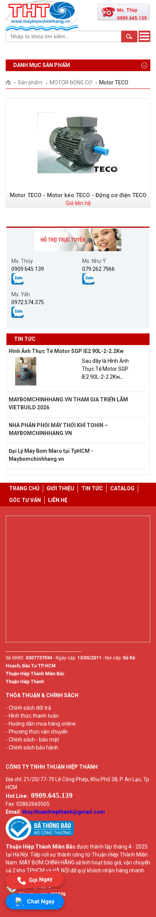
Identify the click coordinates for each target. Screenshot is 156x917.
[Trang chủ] (11, 82)
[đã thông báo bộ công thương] (40, 839)
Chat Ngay (41, 901)
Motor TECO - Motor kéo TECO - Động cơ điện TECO (78, 195)
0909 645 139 (27, 269)
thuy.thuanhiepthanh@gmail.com (63, 812)
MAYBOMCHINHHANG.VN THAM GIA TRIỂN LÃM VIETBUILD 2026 (68, 403)
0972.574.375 (27, 302)
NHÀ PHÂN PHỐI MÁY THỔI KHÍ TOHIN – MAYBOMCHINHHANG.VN (58, 429)
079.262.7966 (98, 269)
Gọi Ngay (41, 880)
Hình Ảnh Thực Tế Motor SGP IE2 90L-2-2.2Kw (66, 351)
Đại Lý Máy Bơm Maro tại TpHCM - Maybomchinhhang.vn (51, 455)
